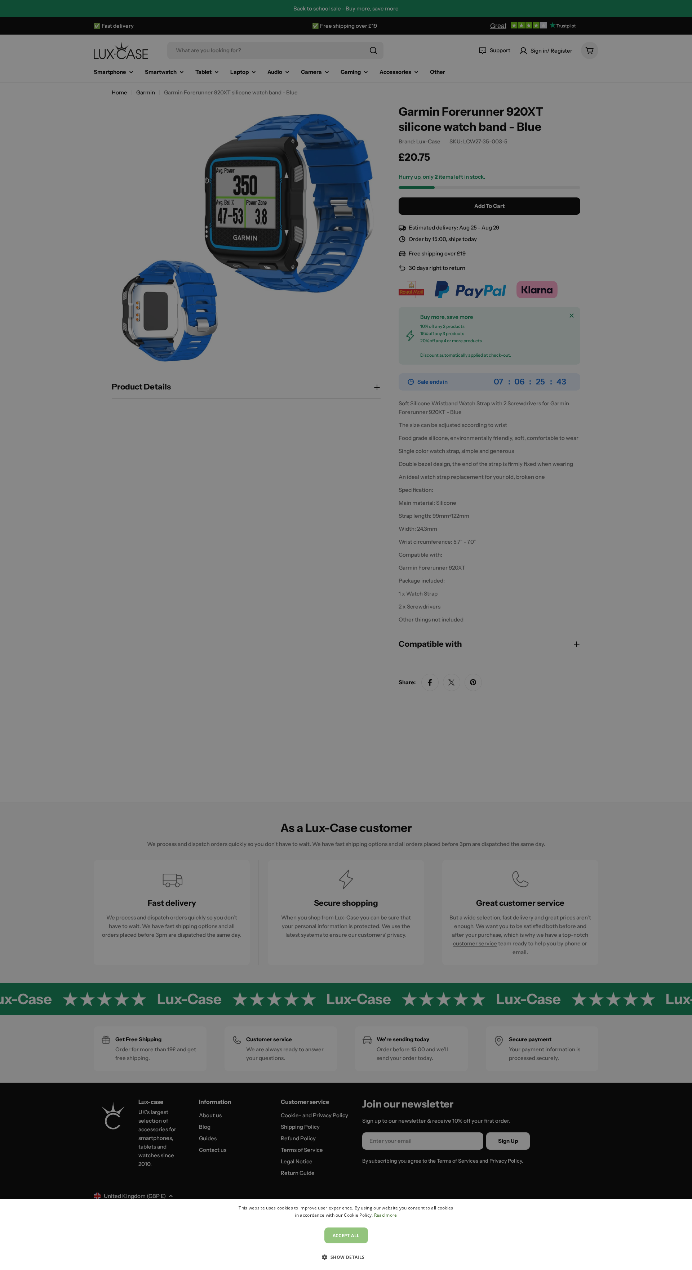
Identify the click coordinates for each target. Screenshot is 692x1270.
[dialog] (346, 1234)
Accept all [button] (346, 1236)
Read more (385, 1215)
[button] (345, 1257)
